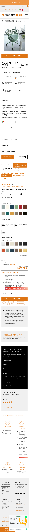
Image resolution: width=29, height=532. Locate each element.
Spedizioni (5, 504)
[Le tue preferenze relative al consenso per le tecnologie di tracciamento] (26, 529)
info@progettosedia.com (21, 484)
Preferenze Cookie (20, 504)
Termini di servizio (19, 511)
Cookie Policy (19, 503)
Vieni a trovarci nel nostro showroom (6, 485)
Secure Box (5, 507)
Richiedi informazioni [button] (6, 156)
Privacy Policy (19, 501)
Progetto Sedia (5, 517)
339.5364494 (20, 488)
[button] (26, 6)
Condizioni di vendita (7, 501)
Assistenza (5, 509)
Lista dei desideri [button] (20, 156)
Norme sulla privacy (19, 510)
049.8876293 (20, 486)
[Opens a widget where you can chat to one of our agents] (18, 523)
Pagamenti (5, 503)
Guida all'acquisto (6, 506)
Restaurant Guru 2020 (7, 521)
